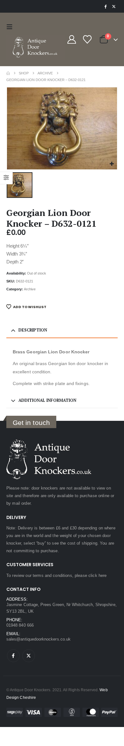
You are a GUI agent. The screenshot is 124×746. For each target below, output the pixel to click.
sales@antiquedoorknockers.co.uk (38, 639)
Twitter (28, 655)
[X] (114, 6)
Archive (30, 289)
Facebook (13, 655)
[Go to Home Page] (8, 73)
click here (97, 575)
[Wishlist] (87, 39)
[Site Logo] (35, 47)
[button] (11, 27)
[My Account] (71, 39)
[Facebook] (105, 6)
